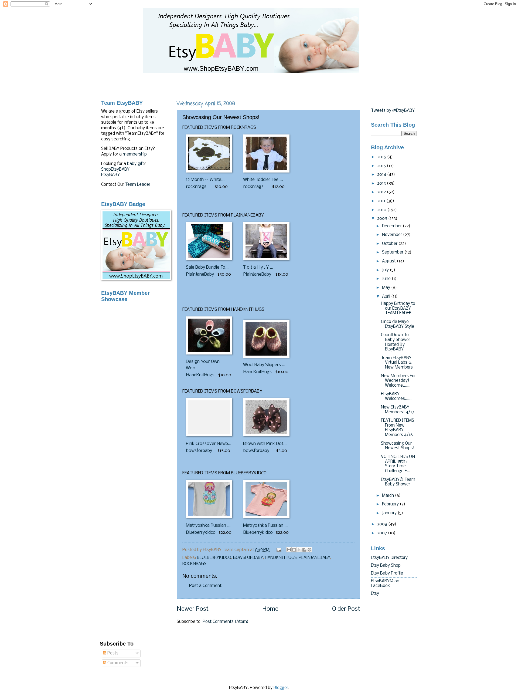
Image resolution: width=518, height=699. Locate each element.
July (386, 270)
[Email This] (289, 549)
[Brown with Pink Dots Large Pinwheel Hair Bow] (266, 435)
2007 (382, 533)
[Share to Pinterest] (309, 549)
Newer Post (193, 609)
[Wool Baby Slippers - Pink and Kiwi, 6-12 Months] (266, 356)
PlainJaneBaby (200, 274)
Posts (112, 653)
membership (135, 154)
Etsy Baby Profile (387, 573)
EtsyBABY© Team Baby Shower (398, 482)
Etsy (375, 594)
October (390, 244)
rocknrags (196, 186)
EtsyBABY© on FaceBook (385, 583)
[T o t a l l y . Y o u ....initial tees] (266, 259)
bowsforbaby (199, 450)
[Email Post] (278, 550)
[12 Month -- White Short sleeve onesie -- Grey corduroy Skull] (209, 171)
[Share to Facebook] (304, 549)
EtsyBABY (110, 175)
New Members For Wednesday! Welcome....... (398, 381)
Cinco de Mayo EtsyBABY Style (397, 324)
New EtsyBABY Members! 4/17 (397, 409)
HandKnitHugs (200, 375)
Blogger (281, 688)
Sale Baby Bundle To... (207, 267)
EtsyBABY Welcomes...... (396, 396)
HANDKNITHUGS (281, 558)
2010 (382, 210)
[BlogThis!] (294, 549)
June (387, 279)
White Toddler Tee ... (263, 179)
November (392, 235)
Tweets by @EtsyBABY (393, 111)
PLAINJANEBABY (314, 558)
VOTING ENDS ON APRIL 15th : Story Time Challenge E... (398, 464)
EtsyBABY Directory (389, 558)
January (390, 513)
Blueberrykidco (201, 532)
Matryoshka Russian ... (208, 525)
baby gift (135, 164)
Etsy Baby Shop (386, 565)
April (386, 297)
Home (270, 609)
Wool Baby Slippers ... (264, 365)
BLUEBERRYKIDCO (214, 558)
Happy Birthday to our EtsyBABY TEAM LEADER (398, 308)
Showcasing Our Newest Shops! (397, 446)
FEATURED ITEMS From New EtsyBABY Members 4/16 (397, 427)
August (389, 261)
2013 (382, 183)
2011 (381, 201)
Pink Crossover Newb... (208, 443)
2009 (382, 219)
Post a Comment (205, 586)
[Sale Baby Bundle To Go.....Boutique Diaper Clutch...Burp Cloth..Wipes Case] (209, 259)
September (393, 252)
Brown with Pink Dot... (265, 443)
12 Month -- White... (205, 179)
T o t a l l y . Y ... (258, 267)
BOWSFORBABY (248, 558)
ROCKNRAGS (194, 564)
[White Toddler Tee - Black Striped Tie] (266, 171)
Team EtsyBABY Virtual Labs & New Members (397, 363)
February (391, 504)
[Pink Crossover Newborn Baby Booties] (209, 435)
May (386, 288)
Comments (117, 663)
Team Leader (137, 185)
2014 (382, 175)
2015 (382, 166)
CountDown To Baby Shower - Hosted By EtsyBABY (397, 342)
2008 (382, 524)
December (392, 226)
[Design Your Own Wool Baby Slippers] (209, 353)
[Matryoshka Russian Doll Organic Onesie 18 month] (209, 517)
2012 (382, 192)
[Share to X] (299, 549)
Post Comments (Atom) (225, 622)
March (388, 496)
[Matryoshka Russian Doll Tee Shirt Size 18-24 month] (266, 517)
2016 (382, 157)
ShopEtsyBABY (115, 169)
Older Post (346, 609)
